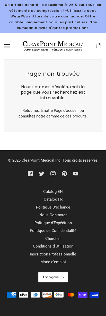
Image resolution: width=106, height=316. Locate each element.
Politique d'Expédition (53, 223)
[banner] (52, 45)
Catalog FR (53, 199)
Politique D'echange (53, 207)
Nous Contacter (53, 215)
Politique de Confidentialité (53, 230)
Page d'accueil (66, 110)
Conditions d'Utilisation (53, 246)
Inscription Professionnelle (53, 254)
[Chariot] (99, 46)
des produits (76, 116)
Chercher (53, 238)
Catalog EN (53, 191)
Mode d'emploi (53, 262)
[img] (30, 173)
